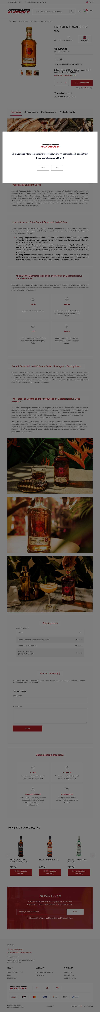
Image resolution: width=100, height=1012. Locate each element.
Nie (56, 168)
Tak (43, 168)
